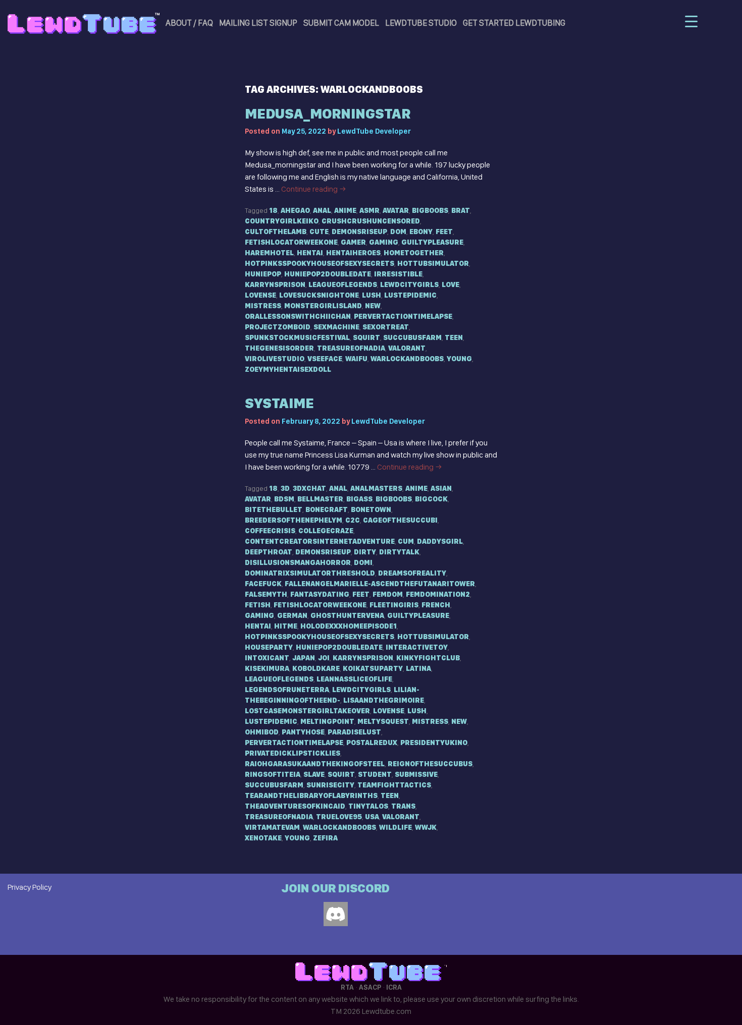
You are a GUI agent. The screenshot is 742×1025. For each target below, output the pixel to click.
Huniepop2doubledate (327, 274)
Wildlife (395, 827)
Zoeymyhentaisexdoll (288, 369)
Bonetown (371, 509)
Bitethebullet (273, 509)
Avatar (396, 210)
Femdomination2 (438, 594)
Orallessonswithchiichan (298, 316)
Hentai (310, 253)
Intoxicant (267, 658)
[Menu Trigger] (691, 21)
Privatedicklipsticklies (292, 753)
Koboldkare (316, 668)
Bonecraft (326, 509)
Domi (363, 562)
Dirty (365, 552)
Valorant (407, 348)
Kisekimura (267, 668)
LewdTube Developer (374, 131)
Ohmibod (262, 732)
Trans (403, 806)
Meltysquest (383, 721)
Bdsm (284, 499)
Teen (454, 337)
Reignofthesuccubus (430, 764)
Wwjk (426, 827)
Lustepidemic (410, 295)
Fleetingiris (393, 605)
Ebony (421, 231)
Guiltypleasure (432, 242)
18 (273, 210)
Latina (418, 668)
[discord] (336, 914)
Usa (372, 817)
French (435, 605)
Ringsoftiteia (272, 774)
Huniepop (263, 274)
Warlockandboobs (407, 359)
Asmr (369, 210)
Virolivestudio (274, 359)
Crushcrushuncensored (371, 221)
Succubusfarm (412, 337)
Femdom (388, 594)
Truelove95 (339, 817)
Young (459, 359)
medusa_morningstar (327, 113)
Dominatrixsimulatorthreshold (310, 573)
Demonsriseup (359, 231)
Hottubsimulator (433, 263)
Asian (441, 488)
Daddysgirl (440, 541)
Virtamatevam (272, 827)
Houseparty (269, 647)
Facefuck (263, 584)
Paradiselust (354, 732)
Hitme (285, 626)
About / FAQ (189, 23)
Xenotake (263, 838)
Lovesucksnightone (319, 295)
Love (450, 284)
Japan (303, 658)
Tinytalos (368, 806)
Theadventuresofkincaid (295, 806)
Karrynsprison (275, 284)
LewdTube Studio (421, 23)
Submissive (416, 774)
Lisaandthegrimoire (383, 700)
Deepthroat (268, 552)
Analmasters (376, 488)
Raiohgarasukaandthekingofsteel (315, 764)
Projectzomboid (277, 327)
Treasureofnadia (351, 348)
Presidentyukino (433, 742)
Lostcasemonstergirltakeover (307, 711)
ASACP (370, 987)
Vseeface (324, 359)
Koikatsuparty (373, 668)
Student (375, 774)
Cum (406, 541)
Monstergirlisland (323, 306)
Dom (398, 231)
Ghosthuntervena (347, 615)
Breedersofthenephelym (293, 520)
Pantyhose (303, 732)
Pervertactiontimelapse (403, 316)
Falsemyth (266, 594)
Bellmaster (320, 499)
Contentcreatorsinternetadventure (320, 541)
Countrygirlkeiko (282, 221)
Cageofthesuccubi (400, 520)
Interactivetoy (417, 647)
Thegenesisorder (279, 348)
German (292, 615)
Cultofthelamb (275, 231)
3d (285, 488)
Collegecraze (325, 531)
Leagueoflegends (342, 284)
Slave (314, 774)
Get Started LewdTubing (514, 23)
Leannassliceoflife (354, 679)
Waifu (356, 359)
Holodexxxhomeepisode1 (348, 626)
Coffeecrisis (270, 531)
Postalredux (371, 742)
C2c (352, 520)
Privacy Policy (29, 887)
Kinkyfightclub (428, 658)
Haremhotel (269, 253)
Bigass (359, 499)
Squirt (366, 337)
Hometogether (414, 253)
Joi (324, 658)
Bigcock (431, 499)
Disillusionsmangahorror (298, 562)
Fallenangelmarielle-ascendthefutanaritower (380, 584)
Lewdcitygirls (409, 284)
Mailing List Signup (258, 23)
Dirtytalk (399, 552)
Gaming (383, 242)
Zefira (325, 838)
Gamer (353, 242)
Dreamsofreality (412, 573)
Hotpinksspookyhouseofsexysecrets (319, 263)
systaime (279, 403)
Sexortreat (385, 327)
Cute (319, 231)
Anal (322, 210)
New (373, 306)
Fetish (258, 605)
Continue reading (313, 189)
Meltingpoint (327, 721)
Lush (371, 295)
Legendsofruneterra (287, 690)
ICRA (394, 987)
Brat (460, 210)
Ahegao (295, 210)
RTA (347, 987)
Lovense (260, 295)
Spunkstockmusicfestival (297, 337)
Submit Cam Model (341, 23)
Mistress (263, 306)
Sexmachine (336, 327)
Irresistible (398, 274)
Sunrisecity (330, 785)
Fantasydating (319, 594)
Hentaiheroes (353, 253)
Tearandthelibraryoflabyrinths (311, 795)
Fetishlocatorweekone (291, 242)
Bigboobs (430, 210)
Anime (345, 210)
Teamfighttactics (394, 785)
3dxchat (309, 488)
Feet (444, 231)
